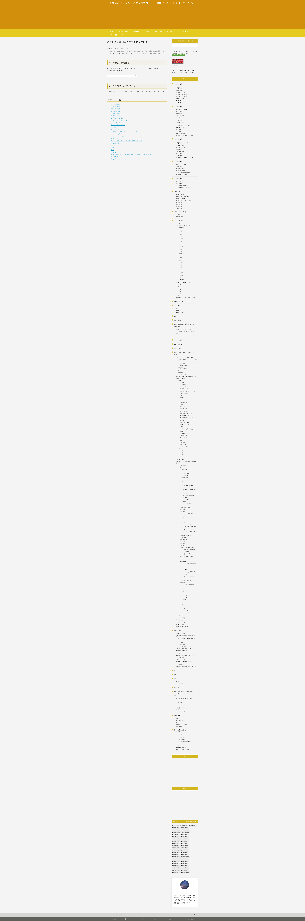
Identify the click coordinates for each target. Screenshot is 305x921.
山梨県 (181, 236)
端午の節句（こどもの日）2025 (184, 174)
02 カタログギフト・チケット (185, 657)
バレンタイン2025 (181, 164)
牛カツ (185, 574)
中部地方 (180, 234)
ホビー (183, 590)
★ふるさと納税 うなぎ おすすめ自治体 (189, 527)
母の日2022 (179, 100)
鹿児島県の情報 (185, 872)
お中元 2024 (179, 144)
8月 (182, 454)
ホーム (111, 31)
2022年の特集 (115, 104)
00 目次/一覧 (183, 384)
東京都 (181, 275)
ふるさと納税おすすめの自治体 (185, 559)
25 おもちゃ (180, 372)
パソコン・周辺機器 (184, 499)
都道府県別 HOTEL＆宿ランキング (185, 297)
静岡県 (181, 241)
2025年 (179, 370)
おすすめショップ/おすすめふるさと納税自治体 (186, 462)
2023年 (179, 293)
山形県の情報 (176, 841)
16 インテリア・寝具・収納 (186, 413)
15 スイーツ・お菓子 (184, 411)
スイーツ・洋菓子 (182, 622)
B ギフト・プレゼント (118, 118)
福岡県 (181, 249)
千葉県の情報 (186, 830)
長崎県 (181, 251)
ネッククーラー (181, 737)
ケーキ (183, 565)
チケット (184, 586)
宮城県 (181, 257)
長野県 (181, 240)
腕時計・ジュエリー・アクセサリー (188, 556)
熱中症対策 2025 (180, 170)
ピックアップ (115, 138)
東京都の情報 (185, 850)
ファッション (181, 545)
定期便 (185, 597)
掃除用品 (184, 537)
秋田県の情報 (185, 861)
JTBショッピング (184, 480)
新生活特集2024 (180, 151)
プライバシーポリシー (113, 919)
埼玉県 (181, 274)
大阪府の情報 (185, 834)
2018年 (179, 284)
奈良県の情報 (176, 836)
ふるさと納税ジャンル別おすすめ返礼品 (186, 635)
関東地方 (180, 270)
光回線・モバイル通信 (185, 507)
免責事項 (122, 919)
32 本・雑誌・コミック (185, 442)
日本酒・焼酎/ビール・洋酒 (183, 626)
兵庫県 (181, 266)
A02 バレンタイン (180, 194)
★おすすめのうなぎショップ (188, 525)
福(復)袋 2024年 (180, 133)
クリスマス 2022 (181, 93)
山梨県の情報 (185, 841)
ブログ (113, 145)
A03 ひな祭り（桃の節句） (183, 196)
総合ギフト (183, 541)
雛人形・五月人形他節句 (187, 485)
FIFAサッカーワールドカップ (183, 329)
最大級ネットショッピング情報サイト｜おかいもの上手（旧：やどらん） (152, 2)
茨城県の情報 (185, 863)
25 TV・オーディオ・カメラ (186, 430)
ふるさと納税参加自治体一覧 (183, 649)
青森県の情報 (176, 867)
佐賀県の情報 (176, 827)
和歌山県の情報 (176, 832)
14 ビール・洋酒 (183, 410)
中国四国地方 (181, 227)
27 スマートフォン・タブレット (187, 433)
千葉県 (181, 272)
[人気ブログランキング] (185, 61)
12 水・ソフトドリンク (185, 406)
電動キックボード (180, 312)
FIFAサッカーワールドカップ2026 (186, 331)
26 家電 (181, 431)
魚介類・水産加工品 (186, 580)
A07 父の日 (179, 204)
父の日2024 (179, 155)
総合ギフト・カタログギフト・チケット (189, 577)
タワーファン (181, 736)
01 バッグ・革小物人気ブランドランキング (187, 360)
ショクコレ (184, 493)
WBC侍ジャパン (180, 707)
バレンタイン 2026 (181, 181)
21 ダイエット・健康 (184, 422)
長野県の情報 (185, 865)
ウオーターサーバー (188, 520)
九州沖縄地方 (181, 244)
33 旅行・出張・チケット (185, 444)
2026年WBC (180, 336)
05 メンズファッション (185, 393)
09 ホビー (182, 401)
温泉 (112, 148)
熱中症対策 (179, 732)
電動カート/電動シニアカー (183, 749)
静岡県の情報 (185, 867)
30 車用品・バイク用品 (185, 439)
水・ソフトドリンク (186, 604)
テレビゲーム (185, 484)
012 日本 (180, 702)
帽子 (179, 745)
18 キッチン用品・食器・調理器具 (188, 417)
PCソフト (184, 501)
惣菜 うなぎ (183, 522)
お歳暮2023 (179, 113)
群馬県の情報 (176, 863)
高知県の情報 (185, 870)
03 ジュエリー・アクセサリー (187, 390)
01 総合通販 (184, 469)
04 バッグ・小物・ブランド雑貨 (184, 357)
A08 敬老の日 (179, 206)
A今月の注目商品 (182, 380)
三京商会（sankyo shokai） (186, 555)
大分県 (181, 246)
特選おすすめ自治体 (181, 660)
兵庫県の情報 (185, 827)
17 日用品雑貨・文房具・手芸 (187, 415)
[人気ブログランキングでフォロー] (185, 55)
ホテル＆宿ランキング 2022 (184, 225)
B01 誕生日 (179, 215)
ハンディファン (181, 739)
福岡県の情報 (185, 859)
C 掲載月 (180, 448)
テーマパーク (179, 223)
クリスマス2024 (180, 146)
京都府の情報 (193, 825)
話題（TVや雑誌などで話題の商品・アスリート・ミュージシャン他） (132, 154)
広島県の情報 (185, 845)
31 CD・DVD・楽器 (184, 440)
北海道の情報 (176, 830)
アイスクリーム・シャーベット (189, 563)
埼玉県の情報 (186, 832)
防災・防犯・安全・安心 (118, 159)
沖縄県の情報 (185, 852)
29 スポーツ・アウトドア (185, 437)
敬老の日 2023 (180, 123)
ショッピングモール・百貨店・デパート (188, 490)
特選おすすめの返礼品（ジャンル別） (186, 655)
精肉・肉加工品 (183, 539)
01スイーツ (179, 705)
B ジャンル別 (181, 382)
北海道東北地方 (181, 254)
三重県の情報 (184, 825)
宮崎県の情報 (176, 838)
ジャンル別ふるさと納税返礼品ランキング (187, 639)
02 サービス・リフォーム (185, 644)
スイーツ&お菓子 (116, 134)
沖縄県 (181, 248)
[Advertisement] (152, 17)
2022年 (179, 291)
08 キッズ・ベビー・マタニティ (187, 399)
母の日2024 (179, 153)
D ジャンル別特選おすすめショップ (185, 363)
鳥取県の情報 (176, 872)
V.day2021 (176, 825)
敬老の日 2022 (180, 98)
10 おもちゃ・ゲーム (184, 402)
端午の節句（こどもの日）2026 (185, 187)
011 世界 (180, 701)
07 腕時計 (182, 397)
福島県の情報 (176, 861)
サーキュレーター (182, 734)
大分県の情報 (176, 834)
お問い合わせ (186, 31)
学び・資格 (182, 509)
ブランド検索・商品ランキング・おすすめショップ (126, 141)
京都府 (181, 264)
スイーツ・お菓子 (184, 497)
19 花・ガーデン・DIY (185, 419)
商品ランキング (180, 624)
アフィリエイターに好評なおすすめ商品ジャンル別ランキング (186, 377)
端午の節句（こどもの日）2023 (184, 135)
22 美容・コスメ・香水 (185, 424)
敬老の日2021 (179, 726)
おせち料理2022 (180, 720)
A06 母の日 (179, 202)
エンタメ (114, 127)
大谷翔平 (178, 709)
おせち (185, 594)
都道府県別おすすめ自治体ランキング (186, 666)
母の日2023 (179, 129)
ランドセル (180, 683)
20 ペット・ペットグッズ (185, 420)
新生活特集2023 (180, 127)
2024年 (179, 295)
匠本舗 (183, 530)
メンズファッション (184, 551)
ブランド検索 (179, 620)
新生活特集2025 (180, 168)
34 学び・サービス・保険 (185, 446)
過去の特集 (114, 157)
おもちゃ (182, 481)
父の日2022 (179, 102)
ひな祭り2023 (179, 121)
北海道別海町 (183, 561)
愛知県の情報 (185, 847)
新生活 (177, 681)
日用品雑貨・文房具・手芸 (186, 535)
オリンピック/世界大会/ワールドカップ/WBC (125, 132)
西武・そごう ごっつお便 (184, 125)
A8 (180, 467)
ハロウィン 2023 (181, 119)
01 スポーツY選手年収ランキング (185, 698)
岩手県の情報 (176, 845)
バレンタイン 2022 (181, 94)
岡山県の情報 (185, 843)
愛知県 (181, 238)
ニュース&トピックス (117, 136)
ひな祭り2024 (179, 149)
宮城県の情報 (185, 836)
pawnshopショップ (181, 375)
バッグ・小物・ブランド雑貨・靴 (187, 549)
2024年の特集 (115, 109)
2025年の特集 (115, 111)
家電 (183, 517)
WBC (177, 333)
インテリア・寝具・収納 (187, 513)
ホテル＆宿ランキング (116, 35)
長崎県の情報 (176, 865)
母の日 (179, 615)
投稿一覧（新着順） (124, 31)
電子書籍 (186, 475)
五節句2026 (179, 183)
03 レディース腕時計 (182, 369)
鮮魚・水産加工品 (184, 543)
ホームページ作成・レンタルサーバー (190, 504)
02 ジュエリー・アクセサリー (185, 367)
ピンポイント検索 (180, 633)
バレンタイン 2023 (181, 117)
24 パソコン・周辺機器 (185, 428)
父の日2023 (179, 131)
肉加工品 (186, 610)
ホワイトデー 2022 (181, 96)
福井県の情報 (176, 859)
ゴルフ (177, 308)
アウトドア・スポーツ (118, 125)
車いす (185, 602)
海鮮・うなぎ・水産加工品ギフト (189, 532)
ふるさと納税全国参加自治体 (183, 647)
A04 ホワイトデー (180, 198)
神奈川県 (182, 279)
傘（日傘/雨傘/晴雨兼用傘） (184, 172)
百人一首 (114, 152)
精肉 (185, 569)
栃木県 (181, 277)
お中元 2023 (179, 111)
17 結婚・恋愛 (185, 477)
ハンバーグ (186, 573)
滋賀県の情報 (176, 854)
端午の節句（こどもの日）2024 (184, 157)
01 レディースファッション (184, 365)
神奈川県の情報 (185, 856)
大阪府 (181, 267)
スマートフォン (187, 472)
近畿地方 (180, 260)
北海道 (181, 256)
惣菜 (183, 591)
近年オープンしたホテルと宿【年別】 (186, 282)
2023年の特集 (115, 107)
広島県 (181, 230)
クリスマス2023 (180, 115)
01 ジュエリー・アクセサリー (185, 664)
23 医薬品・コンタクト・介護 (187, 426)
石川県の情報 (176, 856)
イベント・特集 (180, 459)
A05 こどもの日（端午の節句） (184, 200)
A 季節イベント (116, 116)
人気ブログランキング (177, 66)
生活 (112, 150)
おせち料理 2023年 (181, 87)
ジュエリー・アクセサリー (186, 488)
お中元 (177, 722)
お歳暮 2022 (179, 91)
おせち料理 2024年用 (182, 109)
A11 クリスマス (180, 208)
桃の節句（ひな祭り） (183, 185)
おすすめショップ (172, 31)
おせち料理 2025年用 (182, 142)
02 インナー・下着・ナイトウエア (188, 388)
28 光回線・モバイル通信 (185, 435)
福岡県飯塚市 (183, 582)
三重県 (181, 262)
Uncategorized (116, 122)
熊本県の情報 (185, 854)
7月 (182, 453)
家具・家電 (182, 511)
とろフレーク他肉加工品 (189, 571)
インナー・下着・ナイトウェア (187, 547)
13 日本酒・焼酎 (183, 408)
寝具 (185, 515)
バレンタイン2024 (181, 148)
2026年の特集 (115, 113)
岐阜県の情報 (176, 843)
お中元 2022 (179, 89)
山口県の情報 (185, 838)
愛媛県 (181, 232)
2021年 (179, 289)
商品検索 (136, 31)
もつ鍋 (185, 595)
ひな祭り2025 (179, 166)
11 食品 (181, 404)
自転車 (177, 310)
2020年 (179, 288)
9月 (182, 456)
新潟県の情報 (176, 850)
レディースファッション (185, 553)
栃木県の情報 (176, 852)
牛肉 (179, 653)
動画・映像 (186, 473)
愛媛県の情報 (176, 847)
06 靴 (181, 395)
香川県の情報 (176, 870)
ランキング (147, 31)
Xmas (177, 718)
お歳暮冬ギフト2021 (181, 724)
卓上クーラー (181, 743)
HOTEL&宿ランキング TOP (120, 120)
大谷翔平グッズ (181, 711)
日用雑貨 (184, 599)
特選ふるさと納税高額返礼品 (183, 662)
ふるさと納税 (159, 31)
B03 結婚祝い (179, 217)
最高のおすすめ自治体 (182, 651)
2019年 (179, 286)
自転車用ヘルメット (181, 747)
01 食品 (181, 642)
